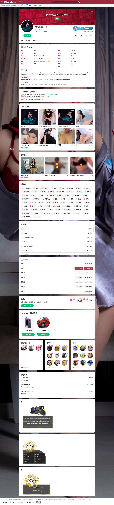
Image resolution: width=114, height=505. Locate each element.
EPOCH (34, 499)
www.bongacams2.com (16, 499)
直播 (30, 5)
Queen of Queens (50, 94)
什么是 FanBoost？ (88, 31)
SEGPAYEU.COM (40, 499)
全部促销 (20, 5)
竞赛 (24, 5)
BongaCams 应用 (37, 5)
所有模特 (3, 5)
